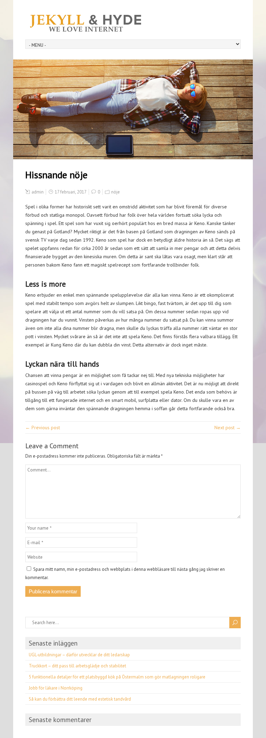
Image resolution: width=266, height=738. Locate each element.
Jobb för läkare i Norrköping (55, 688)
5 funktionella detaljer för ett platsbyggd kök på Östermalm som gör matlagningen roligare (117, 677)
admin (38, 192)
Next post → (227, 427)
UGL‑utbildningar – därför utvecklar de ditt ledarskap (79, 655)
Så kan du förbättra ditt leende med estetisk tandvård (80, 699)
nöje (115, 192)
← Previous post (42, 427)
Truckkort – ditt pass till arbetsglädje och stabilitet (77, 666)
